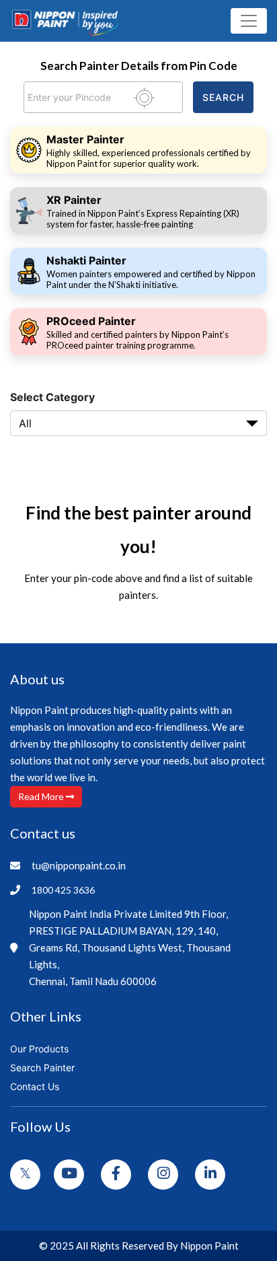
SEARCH (223, 97)
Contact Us (34, 1086)
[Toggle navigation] (249, 21)
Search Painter (42, 1067)
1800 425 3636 (63, 890)
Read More (42, 796)
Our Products (39, 1048)
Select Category (52, 397)
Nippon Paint (209, 1245)
